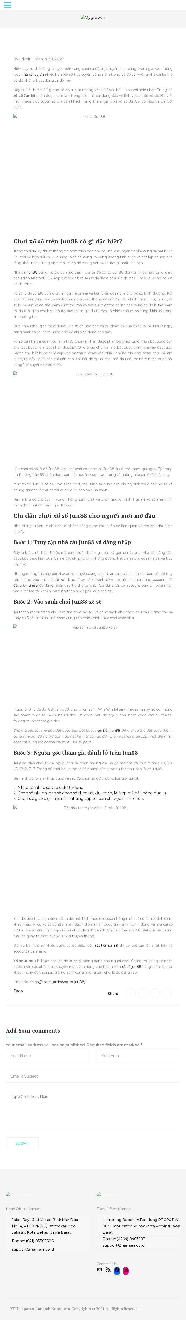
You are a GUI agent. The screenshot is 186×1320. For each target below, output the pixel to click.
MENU (20, 6)
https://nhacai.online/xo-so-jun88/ (57, 982)
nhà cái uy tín (33, 74)
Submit (22, 1143)
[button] (8, 5)
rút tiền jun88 (106, 945)
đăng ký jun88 (25, 585)
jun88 (33, 272)
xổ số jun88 (131, 966)
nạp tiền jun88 (107, 730)
